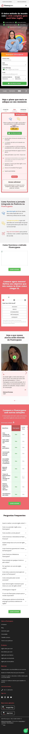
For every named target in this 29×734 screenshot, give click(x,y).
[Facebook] (2, 697)
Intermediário (14, 312)
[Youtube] (11, 697)
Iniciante (14, 306)
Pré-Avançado (14, 314)
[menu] (26, 5)
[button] (24, 90)
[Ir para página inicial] (7, 5)
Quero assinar (14, 503)
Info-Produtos (10, 722)
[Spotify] (8, 697)
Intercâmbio (21, 721)
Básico (14, 309)
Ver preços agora (15, 83)
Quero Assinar (14, 269)
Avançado (14, 317)
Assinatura (3, 722)
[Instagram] (5, 697)
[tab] (7, 2)
